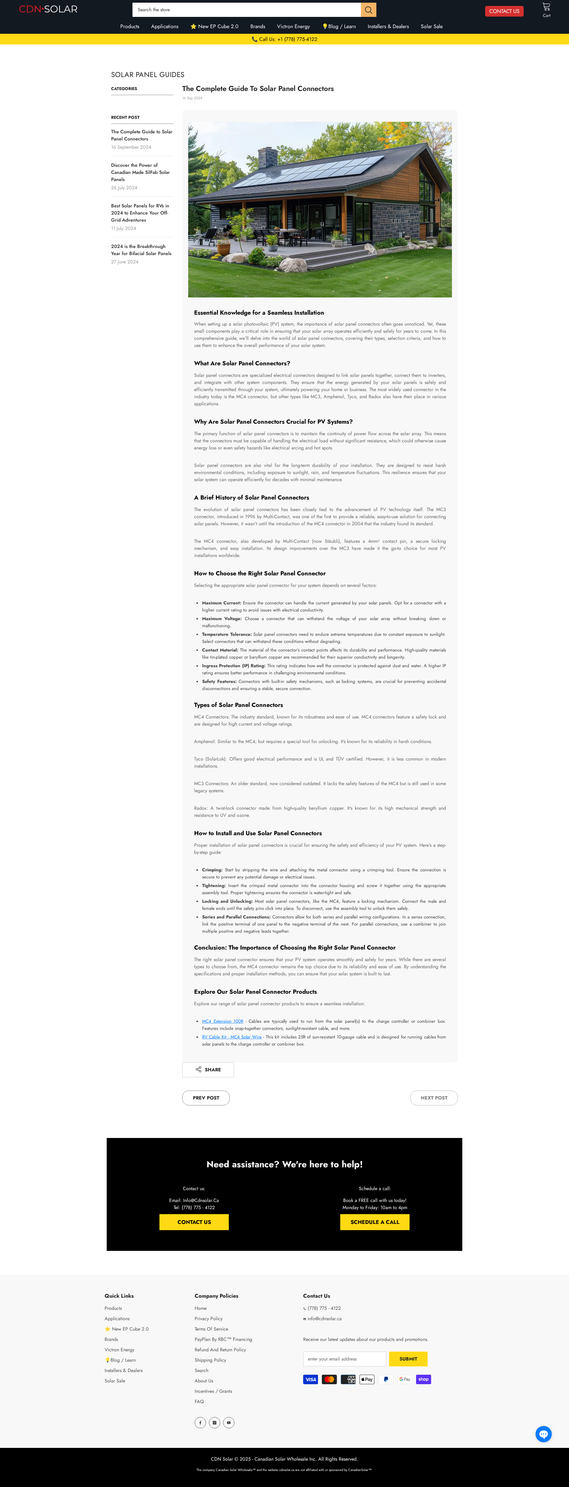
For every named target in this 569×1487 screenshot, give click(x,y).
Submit (408, 1358)
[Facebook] (200, 1422)
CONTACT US (504, 11)
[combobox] (246, 10)
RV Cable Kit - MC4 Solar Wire (232, 1037)
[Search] (254, 10)
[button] (544, 1434)
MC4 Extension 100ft (222, 1021)
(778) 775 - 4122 (323, 1308)
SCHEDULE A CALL (375, 1222)
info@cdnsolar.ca (324, 1318)
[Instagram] (214, 1422)
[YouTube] (228, 1422)
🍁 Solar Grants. (284, 39)
